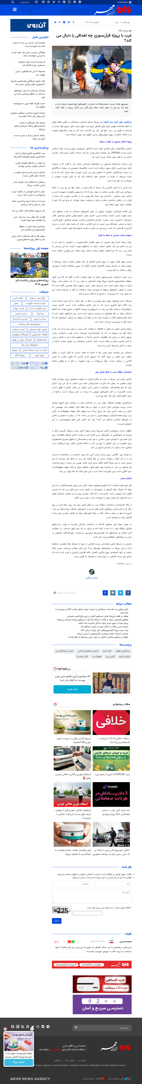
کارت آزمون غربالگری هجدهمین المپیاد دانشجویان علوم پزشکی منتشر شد (28, 82)
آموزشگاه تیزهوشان (20, 334)
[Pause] (96, 691)
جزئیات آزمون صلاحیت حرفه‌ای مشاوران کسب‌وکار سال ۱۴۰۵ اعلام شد (27, 114)
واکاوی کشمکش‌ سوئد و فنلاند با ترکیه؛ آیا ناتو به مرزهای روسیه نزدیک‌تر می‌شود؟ (92, 620)
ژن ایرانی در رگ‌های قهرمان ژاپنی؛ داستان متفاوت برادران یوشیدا (30, 164)
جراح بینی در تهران (37, 298)
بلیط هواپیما (41, 340)
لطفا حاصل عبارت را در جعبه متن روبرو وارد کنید (109, 908)
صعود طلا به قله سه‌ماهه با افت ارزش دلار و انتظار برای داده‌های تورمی (28, 238)
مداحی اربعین (40, 319)
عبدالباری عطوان (123, 651)
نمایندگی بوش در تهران (22, 340)
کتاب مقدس (82, 656)
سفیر (16, 303)
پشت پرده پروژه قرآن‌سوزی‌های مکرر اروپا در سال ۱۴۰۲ (104, 630)
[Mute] (101, 691)
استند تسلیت (21, 314)
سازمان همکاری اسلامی (88, 651)
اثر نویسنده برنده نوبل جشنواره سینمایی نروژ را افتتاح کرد (31, 63)
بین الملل (126, 22)
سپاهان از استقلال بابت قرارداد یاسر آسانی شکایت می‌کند (29, 183)
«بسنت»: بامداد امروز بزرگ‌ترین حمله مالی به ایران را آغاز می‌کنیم (28, 202)
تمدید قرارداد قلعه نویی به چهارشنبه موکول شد (29, 105)
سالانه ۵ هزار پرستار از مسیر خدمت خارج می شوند (29, 137)
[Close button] (32, 1029)
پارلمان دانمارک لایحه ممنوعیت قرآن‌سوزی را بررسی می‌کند (102, 634)
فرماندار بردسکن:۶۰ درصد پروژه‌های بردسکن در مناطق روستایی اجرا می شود (29, 94)
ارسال (56, 921)
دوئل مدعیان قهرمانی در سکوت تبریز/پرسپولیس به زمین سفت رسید (28, 193)
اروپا (117, 22)
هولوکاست (97, 656)
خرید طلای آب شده (37, 308)
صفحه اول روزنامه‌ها (36, 248)
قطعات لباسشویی (39, 334)
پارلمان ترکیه (124, 656)
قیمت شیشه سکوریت (35, 303)
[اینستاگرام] (38, 1027)
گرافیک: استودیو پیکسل (92, 1078)
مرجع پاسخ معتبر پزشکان (30, 324)
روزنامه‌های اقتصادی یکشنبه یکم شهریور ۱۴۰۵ (30, 282)
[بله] (43, 1027)
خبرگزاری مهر (126, 122)
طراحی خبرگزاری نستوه (116, 1078)
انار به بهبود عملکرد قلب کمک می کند (28, 211)
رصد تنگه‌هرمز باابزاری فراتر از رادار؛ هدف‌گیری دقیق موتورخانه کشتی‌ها (29, 155)
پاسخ (56, 941)
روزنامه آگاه (20, 355)
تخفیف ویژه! (19, 1062)
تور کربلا (40, 314)
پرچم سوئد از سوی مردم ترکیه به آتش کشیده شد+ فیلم (103, 623)
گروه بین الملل (111, 122)
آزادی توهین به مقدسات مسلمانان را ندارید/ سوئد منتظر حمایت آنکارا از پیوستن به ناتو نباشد (91, 611)
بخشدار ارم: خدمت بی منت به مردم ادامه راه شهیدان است (29, 44)
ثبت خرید (72, 689)
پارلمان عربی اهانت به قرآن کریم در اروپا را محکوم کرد (104, 626)
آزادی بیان (110, 656)
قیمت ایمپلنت (18, 329)
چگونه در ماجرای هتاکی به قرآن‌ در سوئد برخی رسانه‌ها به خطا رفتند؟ (98, 637)
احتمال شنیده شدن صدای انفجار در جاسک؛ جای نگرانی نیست (29, 174)
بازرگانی (57, 1060)
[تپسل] (55, 669)
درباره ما (82, 1060)
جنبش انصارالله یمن (64, 651)
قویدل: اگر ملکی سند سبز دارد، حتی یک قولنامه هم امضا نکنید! (29, 218)
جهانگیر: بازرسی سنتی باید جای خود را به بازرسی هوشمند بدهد (28, 54)
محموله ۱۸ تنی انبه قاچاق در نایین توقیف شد (30, 73)
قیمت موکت (18, 308)
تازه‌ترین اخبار (40, 37)
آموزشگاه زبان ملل (29, 345)
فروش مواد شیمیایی (38, 329)
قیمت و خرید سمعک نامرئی (34, 350)
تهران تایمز (39, 355)
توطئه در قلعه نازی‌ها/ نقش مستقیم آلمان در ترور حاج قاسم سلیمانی (97, 616)
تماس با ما (69, 1060)
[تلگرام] (48, 1027)
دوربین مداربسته (20, 319)
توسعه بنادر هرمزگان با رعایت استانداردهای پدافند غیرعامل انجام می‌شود (29, 126)
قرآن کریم (107, 651)
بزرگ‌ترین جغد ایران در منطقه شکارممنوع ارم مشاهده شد (32, 228)
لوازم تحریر (18, 298)
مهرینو (14, 350)
